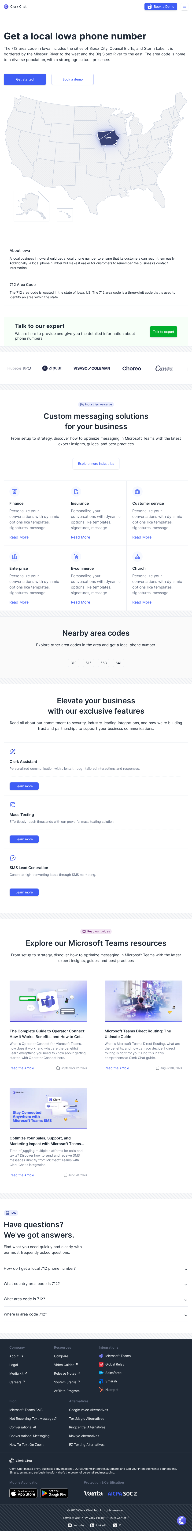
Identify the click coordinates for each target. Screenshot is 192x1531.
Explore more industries (96, 463)
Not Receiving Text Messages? (33, 1418)
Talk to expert (163, 332)
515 (89, 663)
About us (16, 1356)
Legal (13, 1365)
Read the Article (22, 1068)
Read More (19, 537)
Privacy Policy (95, 1517)
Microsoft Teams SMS (26, 1410)
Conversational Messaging (29, 1436)
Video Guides (64, 1365)
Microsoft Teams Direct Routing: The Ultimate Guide (138, 1034)
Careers (15, 1382)
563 (103, 663)
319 (74, 663)
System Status (65, 1382)
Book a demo (73, 79)
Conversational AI (22, 1427)
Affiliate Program (67, 1391)
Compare (61, 1356)
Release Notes (65, 1373)
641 (119, 663)
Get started (25, 79)
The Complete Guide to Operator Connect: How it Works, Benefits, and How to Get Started (47, 1034)
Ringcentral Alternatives (87, 1427)
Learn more (24, 786)
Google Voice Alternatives (88, 1410)
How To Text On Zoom (26, 1444)
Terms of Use (71, 1517)
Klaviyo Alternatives (84, 1436)
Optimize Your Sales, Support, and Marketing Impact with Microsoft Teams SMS (45, 1141)
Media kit (16, 1373)
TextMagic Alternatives (86, 1418)
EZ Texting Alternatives (86, 1444)
